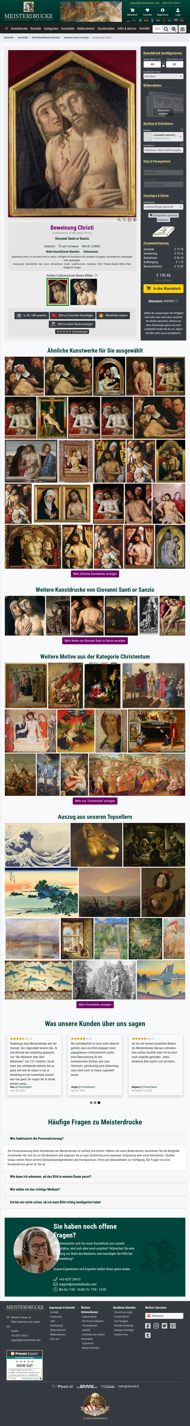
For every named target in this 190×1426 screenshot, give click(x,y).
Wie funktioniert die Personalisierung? (37, 1138)
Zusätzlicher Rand (151, 71)
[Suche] (166, 29)
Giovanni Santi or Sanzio (76, 37)
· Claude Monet (121, 1316)
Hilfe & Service (127, 28)
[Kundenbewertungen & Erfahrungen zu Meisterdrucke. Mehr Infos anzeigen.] (24, 1365)
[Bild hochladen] (182, 29)
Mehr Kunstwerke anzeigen (95, 1004)
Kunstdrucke (19, 28)
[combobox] (163, 76)
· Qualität (85, 1330)
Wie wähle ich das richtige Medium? (35, 1189)
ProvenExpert (25, 1087)
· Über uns (54, 1339)
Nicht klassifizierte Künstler (46, 37)
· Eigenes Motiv (89, 1316)
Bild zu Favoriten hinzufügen (75, 315)
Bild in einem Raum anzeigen (74, 324)
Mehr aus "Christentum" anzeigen (95, 801)
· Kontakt (53, 1312)
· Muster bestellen (90, 1348)
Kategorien (51, 28)
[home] (7, 28)
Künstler (35, 28)
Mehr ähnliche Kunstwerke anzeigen (95, 574)
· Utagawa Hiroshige (123, 1330)
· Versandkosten (89, 1325)
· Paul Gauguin (120, 1321)
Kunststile (67, 28)
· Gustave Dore (120, 1334)
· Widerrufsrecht (57, 1330)
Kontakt (144, 28)
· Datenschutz (56, 1325)
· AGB (52, 1321)
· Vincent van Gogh (122, 1312)
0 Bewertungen (79, 331)
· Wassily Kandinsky (123, 1325)
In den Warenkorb (166, 288)
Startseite (9, 37)
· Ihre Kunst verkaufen (92, 1321)
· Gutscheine (87, 1343)
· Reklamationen (57, 1334)
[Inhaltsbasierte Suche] (174, 29)
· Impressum (55, 1316)
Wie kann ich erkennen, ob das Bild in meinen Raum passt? (50, 1176)
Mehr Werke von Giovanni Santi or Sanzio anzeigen (95, 640)
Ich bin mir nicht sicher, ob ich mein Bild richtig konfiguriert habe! (55, 1202)
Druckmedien (106, 28)
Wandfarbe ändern (115, 315)
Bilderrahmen (86, 28)
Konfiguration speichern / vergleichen (165, 217)
